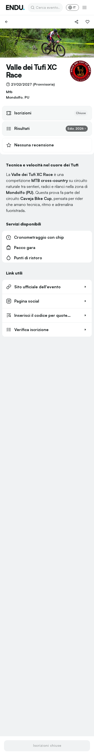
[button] (47, 287)
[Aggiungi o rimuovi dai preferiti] (87, 21)
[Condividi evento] (76, 21)
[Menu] (84, 7)
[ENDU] (15, 8)
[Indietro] (6, 21)
